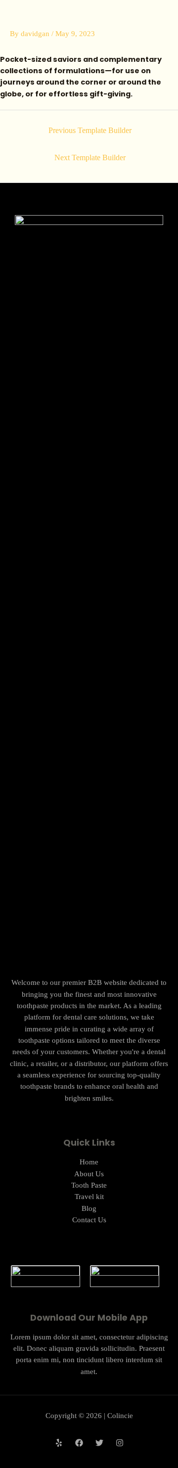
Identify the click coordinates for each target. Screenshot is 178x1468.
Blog (89, 1208)
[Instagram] (120, 1443)
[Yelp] (59, 1443)
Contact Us (89, 1220)
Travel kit (89, 1197)
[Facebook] (79, 1443)
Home (89, 1162)
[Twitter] (99, 1443)
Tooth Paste (89, 1185)
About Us (89, 1174)
